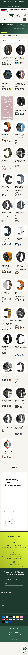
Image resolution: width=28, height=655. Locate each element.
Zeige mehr (4, 32)
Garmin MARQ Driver (12, 35)
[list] (14, 10)
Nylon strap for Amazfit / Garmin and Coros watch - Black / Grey (20, 402)
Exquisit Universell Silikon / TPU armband (19, 321)
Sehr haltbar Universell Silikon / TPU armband (6, 401)
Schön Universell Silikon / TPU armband (6, 375)
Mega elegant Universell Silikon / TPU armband (20, 161)
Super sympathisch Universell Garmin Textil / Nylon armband (20, 83)
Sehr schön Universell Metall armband (19, 375)
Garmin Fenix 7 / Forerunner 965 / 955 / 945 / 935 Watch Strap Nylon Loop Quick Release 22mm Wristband (20, 266)
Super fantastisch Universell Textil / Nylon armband (5, 162)
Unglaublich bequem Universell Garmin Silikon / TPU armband (6, 265)
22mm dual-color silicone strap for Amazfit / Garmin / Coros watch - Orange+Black (20, 294)
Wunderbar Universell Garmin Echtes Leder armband (6, 214)
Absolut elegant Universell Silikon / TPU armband (7, 58)
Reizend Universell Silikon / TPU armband (6, 239)
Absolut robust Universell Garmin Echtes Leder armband (6, 294)
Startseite (3, 35)
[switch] (24, 653)
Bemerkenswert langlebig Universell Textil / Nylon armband (6, 348)
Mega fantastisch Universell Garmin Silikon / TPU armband (6, 188)
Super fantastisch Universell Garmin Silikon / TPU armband (19, 240)
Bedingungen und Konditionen (12, 634)
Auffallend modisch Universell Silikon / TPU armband (5, 83)
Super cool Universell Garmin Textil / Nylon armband (19, 214)
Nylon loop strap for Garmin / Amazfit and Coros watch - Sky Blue (20, 136)
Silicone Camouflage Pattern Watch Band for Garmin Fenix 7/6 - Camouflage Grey (19, 428)
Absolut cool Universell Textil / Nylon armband (6, 452)
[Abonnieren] (22, 584)
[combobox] (14, 19)
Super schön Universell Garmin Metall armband (6, 426)
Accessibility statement (12, 636)
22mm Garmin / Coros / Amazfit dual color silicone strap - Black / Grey (20, 348)
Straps (15, 639)
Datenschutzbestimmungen (14, 632)
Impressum (21, 634)
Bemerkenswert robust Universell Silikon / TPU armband (6, 136)
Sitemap (20, 636)
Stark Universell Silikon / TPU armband (19, 58)
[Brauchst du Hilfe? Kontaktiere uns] (22, 15)
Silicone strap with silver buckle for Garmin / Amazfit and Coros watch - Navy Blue (20, 188)
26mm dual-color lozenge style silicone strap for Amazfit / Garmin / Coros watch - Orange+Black (7, 322)
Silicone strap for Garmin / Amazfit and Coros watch (20, 109)
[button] (2, 15)
